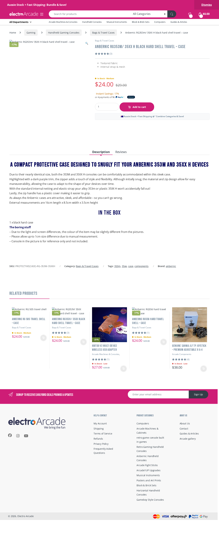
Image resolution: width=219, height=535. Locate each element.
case (130, 266)
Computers (159, 21)
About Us (185, 423)
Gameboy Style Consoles (150, 499)
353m (117, 266)
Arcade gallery (188, 438)
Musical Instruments (117, 21)
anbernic (171, 266)
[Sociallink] (10, 435)
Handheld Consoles (92, 21)
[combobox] (90, 13)
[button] (86, 43)
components (141, 266)
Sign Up (198, 394)
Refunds (98, 438)
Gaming (31, 32)
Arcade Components (181, 354)
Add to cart (139, 107)
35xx (124, 266)
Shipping (99, 428)
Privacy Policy (101, 443)
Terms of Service (103, 433)
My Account (100, 423)
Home (12, 32)
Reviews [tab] (121, 152)
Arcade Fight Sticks (147, 465)
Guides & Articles (178, 21)
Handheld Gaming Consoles (63, 32)
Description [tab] (101, 152)
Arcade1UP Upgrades (148, 470)
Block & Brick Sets (140, 21)
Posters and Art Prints (149, 480)
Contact (184, 428)
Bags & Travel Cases (103, 32)
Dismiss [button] (206, 5)
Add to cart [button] (43, 337)
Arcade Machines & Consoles (63, 21)
